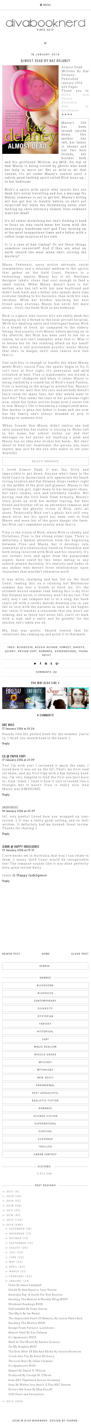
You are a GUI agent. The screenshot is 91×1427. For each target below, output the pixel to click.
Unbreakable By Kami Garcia (27, 1308)
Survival (45, 1131)
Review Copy (27, 651)
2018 (10, 1205)
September (18, 1243)
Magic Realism (45, 1046)
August (15, 1247)
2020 (10, 1196)
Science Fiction (45, 1116)
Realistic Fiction (45, 1100)
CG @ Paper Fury (14, 756)
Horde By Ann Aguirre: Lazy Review (32, 1289)
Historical (45, 1031)
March (14, 1271)
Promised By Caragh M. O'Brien (29, 1375)
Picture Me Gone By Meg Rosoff (30, 1389)
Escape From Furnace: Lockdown (31, 1327)
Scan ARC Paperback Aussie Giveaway (34, 1380)
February (17, 1276)
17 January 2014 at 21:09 (18, 759)
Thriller (45, 1146)
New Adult (45, 1077)
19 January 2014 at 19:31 (18, 850)
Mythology (45, 1069)
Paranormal (45, 1085)
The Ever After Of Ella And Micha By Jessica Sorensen (44, 1351)
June (13, 1257)
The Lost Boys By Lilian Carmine (30, 1361)
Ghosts (79, 647)
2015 (10, 1219)
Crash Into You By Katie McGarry (31, 1356)
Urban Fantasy (45, 1154)
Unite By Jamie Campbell (25, 1285)
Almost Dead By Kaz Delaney (27, 1332)
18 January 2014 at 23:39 (18, 811)
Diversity (45, 1008)
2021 (10, 1191)
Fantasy (45, 1023)
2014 (10, 1224)
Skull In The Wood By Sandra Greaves (34, 1342)
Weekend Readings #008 (25, 1304)
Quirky (10, 651)
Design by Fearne (64, 1420)
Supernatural (66, 651)
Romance (46, 651)
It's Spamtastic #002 (22, 1337)
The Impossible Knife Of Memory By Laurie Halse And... (46, 1318)
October (16, 1238)
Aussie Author (46, 647)
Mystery (45, 1062)
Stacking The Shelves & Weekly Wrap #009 (38, 1299)
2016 (10, 1215)
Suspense (45, 1139)
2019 (10, 1200)
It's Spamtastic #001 (22, 1365)
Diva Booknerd (36, 1420)
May (12, 1262)
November (17, 1233)
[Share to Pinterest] (46, 663)
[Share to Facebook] (41, 663)
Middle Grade (45, 1054)
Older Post (80, 953)
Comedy (65, 647)
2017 (10, 1210)
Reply (6, 743)
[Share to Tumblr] (51, 663)
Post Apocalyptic (45, 1093)
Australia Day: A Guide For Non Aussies (35, 1294)
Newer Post (11, 953)
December (17, 1228)
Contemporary (45, 1000)
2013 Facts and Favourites (26, 1394)
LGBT (45, 1039)
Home (46, 953)
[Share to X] (35, 663)
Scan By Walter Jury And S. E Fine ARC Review (39, 1384)
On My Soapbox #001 (22, 1346)
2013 (10, 1401)
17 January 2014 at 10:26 (18, 728)
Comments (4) (46, 672)
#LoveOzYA (25, 647)
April (14, 1266)
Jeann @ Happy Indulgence (20, 846)
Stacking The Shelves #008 (26, 1323)
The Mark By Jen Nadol (24, 1313)
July (13, 1252)
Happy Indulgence (32, 875)
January (16, 1281)
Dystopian (45, 1016)
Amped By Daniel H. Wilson (27, 1370)
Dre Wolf (8, 724)
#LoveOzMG (45, 985)
